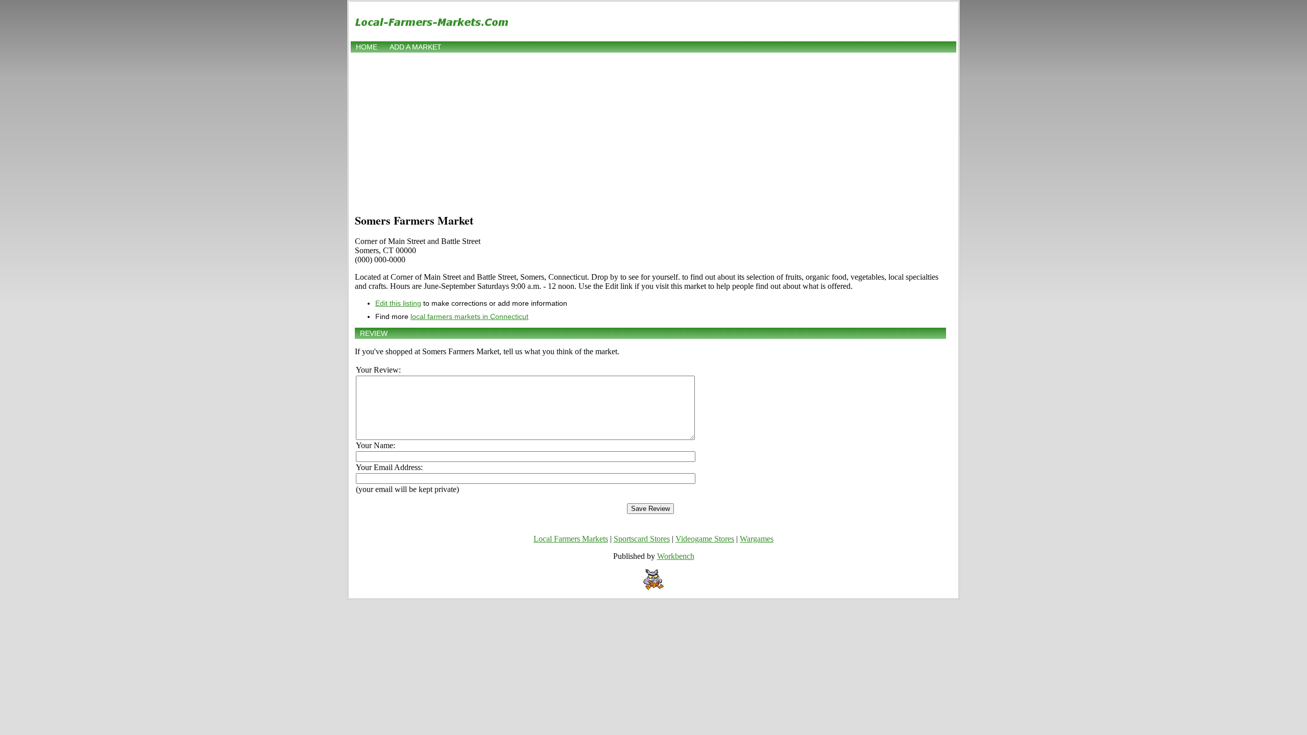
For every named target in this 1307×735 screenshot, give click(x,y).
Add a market (416, 47)
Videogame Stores (704, 538)
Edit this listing (398, 303)
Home (366, 47)
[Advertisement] (653, 131)
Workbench (675, 556)
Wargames (756, 538)
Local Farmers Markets (571, 538)
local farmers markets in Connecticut (469, 316)
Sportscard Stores (642, 538)
